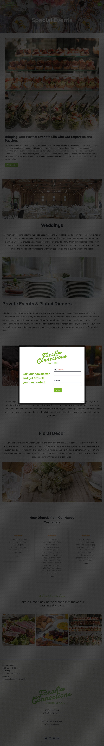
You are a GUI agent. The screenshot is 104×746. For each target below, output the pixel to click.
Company (57, 380)
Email (59, 369)
